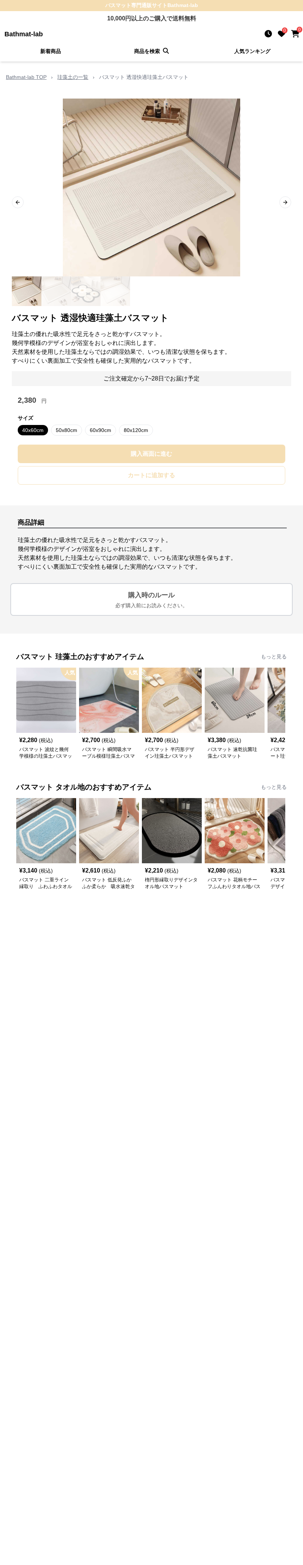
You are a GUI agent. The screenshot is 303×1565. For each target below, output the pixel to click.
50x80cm (66, 430)
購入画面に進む (151, 454)
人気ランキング (252, 51)
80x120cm (136, 430)
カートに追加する (151, 475)
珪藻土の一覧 (72, 77)
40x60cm (33, 430)
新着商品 (50, 51)
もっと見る (274, 656)
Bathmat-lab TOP (26, 77)
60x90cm (100, 430)
